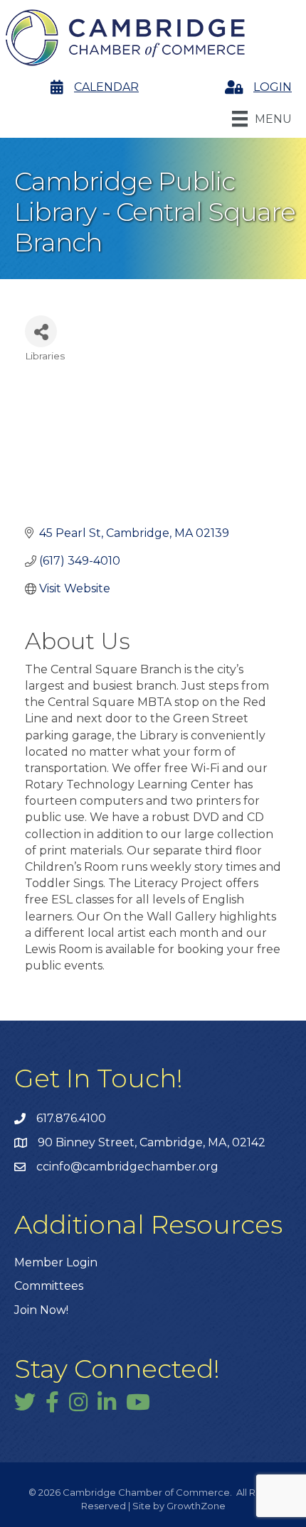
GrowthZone (196, 1505)
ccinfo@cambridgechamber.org (127, 1166)
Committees (48, 1286)
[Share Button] (41, 331)
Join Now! (41, 1310)
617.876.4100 (71, 1118)
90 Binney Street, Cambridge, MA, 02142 (151, 1142)
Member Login (55, 1262)
